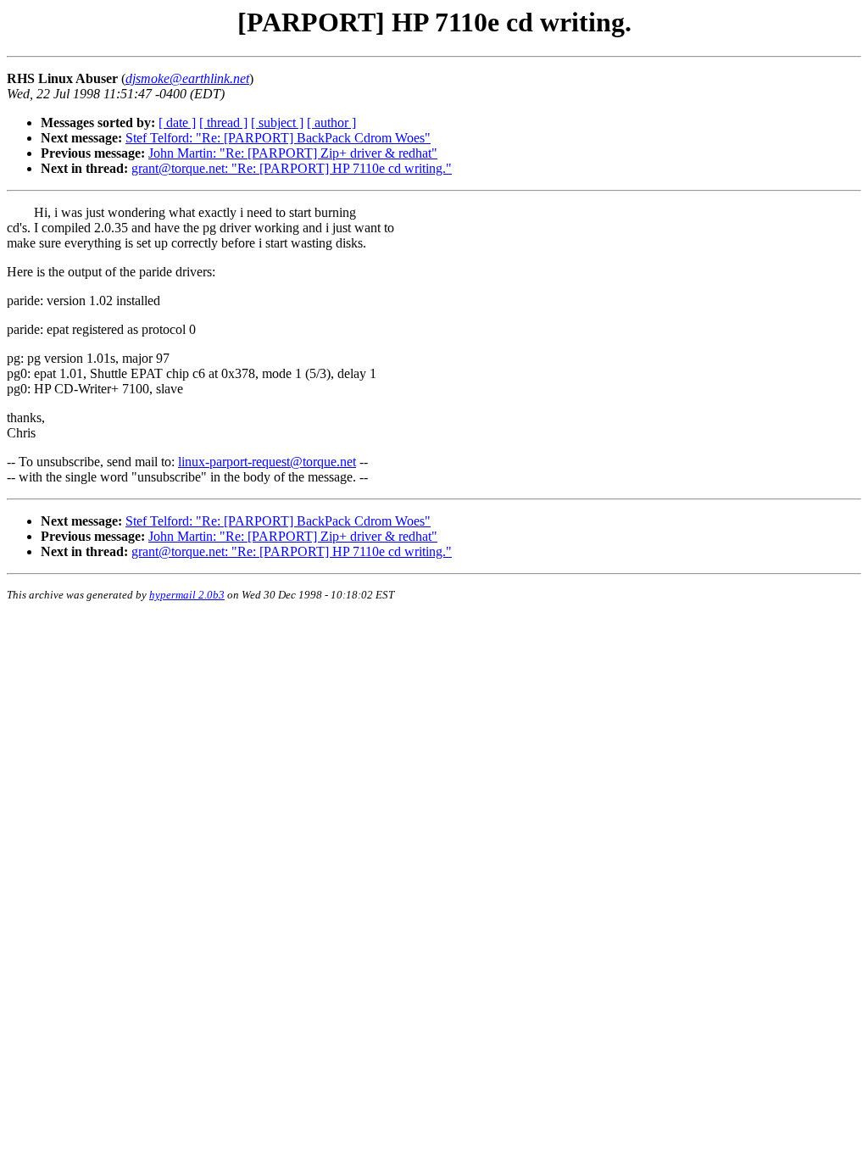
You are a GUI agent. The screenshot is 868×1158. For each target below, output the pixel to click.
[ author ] (331, 122)
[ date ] (177, 122)
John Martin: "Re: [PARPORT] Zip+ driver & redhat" (292, 153)
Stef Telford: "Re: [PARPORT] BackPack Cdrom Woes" (278, 138)
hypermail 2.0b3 (187, 594)
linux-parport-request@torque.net (267, 461)
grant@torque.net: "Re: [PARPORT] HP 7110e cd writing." (291, 168)
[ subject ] (277, 122)
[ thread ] (223, 122)
